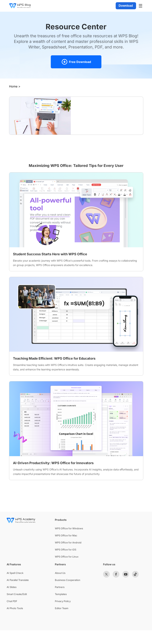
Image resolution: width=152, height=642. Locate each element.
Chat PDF (12, 601)
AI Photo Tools (15, 608)
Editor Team (61, 608)
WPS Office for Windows (69, 528)
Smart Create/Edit (17, 594)
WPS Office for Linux (66, 556)
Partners (60, 587)
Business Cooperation (67, 580)
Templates (61, 594)
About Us (60, 572)
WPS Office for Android (68, 542)
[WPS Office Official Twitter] (106, 574)
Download (126, 5)
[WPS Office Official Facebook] (116, 574)
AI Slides (11, 587)
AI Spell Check (15, 572)
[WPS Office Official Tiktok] (135, 574)
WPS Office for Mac (66, 535)
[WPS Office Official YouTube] (125, 574)
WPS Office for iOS (65, 549)
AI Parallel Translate (18, 580)
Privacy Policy (63, 601)
